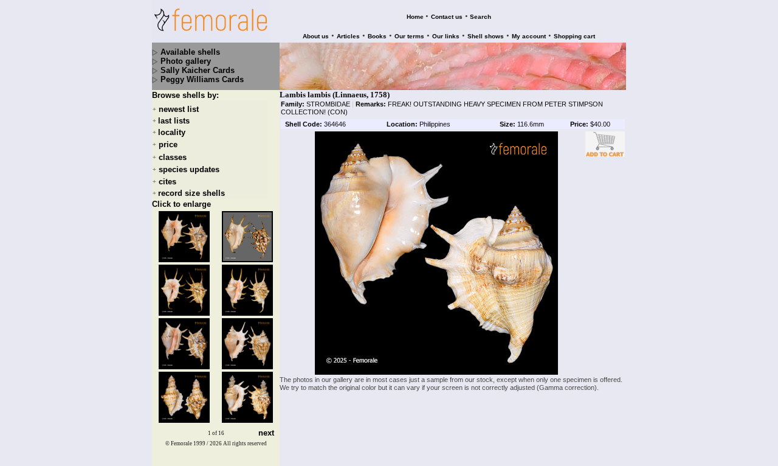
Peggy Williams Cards (202, 79)
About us (316, 36)
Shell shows (485, 36)
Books (377, 36)
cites (167, 181)
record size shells (191, 193)
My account (529, 36)
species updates (189, 169)
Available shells (190, 52)
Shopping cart (574, 36)
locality (171, 132)
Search (480, 16)
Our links (446, 36)
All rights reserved (245, 443)
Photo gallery (185, 61)
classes (173, 157)
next (266, 433)
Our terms (409, 36)
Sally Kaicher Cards (197, 70)
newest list (179, 109)
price (168, 145)
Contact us (447, 16)
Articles (348, 36)
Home (415, 16)
